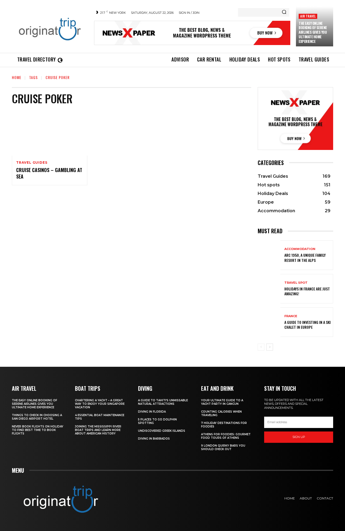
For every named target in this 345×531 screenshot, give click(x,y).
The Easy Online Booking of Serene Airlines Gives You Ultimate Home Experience (313, 32)
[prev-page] (261, 347)
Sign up (298, 437)
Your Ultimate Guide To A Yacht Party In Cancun (222, 402)
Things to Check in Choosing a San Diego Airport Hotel (37, 416)
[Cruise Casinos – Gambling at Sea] (49, 133)
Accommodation (299, 249)
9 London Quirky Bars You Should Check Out (223, 447)
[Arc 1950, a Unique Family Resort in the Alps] (269, 255)
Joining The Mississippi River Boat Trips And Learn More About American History (98, 430)
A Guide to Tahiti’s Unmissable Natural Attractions (163, 402)
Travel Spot (296, 282)
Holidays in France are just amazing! (307, 291)
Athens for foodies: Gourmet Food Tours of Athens (226, 436)
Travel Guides (31, 162)
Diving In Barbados (154, 438)
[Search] (284, 12)
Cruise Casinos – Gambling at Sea (49, 173)
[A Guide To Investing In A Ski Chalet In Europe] (269, 322)
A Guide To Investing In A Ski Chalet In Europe (307, 324)
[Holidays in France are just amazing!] (269, 288)
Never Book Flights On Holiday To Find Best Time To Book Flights (37, 430)
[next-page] (269, 347)
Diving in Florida (152, 411)
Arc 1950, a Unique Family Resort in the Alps (305, 257)
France (290, 316)
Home (16, 77)
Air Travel (308, 16)
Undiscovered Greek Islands (161, 431)
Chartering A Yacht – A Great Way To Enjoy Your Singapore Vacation (100, 404)
